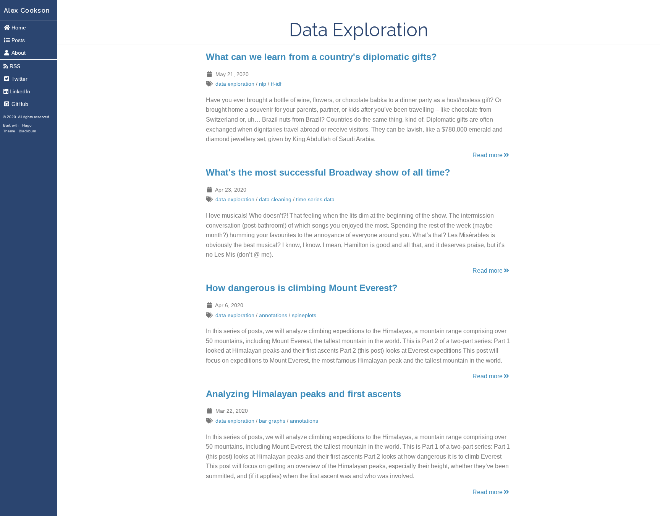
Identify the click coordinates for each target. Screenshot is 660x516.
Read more (487, 155)
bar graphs (272, 421)
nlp (262, 84)
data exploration (234, 84)
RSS (15, 66)
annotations (273, 315)
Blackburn (27, 131)
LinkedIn (20, 91)
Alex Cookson (27, 10)
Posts (18, 40)
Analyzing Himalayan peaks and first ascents (303, 394)
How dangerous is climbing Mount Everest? (302, 288)
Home (18, 27)
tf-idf (276, 84)
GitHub (19, 104)
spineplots (304, 315)
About (18, 53)
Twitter (19, 79)
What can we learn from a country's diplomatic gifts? (321, 57)
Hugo (27, 125)
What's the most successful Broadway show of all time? (328, 172)
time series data (315, 199)
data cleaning (275, 199)
